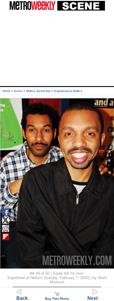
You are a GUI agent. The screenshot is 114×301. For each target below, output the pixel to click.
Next (92, 298)
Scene (18, 91)
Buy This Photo (57, 298)
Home (6, 91)
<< (32, 273)
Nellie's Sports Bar (38, 91)
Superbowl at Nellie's (68, 91)
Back (22, 298)
